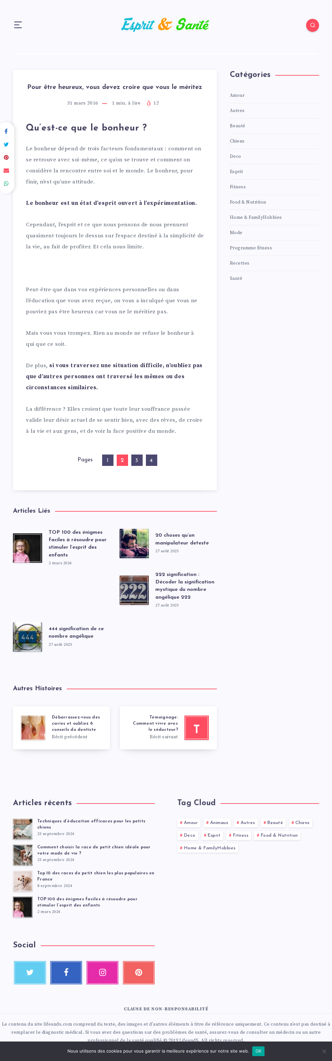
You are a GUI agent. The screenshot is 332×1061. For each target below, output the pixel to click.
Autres (237, 111)
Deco (235, 156)
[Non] (324, 1051)
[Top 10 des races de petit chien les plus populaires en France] (22, 881)
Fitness (238, 187)
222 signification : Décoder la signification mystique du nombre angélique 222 (184, 586)
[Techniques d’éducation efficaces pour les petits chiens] (22, 829)
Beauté (237, 126)
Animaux (219, 822)
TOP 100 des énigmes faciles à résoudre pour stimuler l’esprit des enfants (78, 544)
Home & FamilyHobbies (256, 217)
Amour (237, 95)
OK (258, 1051)
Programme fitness (251, 248)
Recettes (240, 263)
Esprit (236, 172)
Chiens (237, 141)
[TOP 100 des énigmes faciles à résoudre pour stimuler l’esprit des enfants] (22, 907)
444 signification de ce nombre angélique (76, 632)
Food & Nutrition (248, 202)
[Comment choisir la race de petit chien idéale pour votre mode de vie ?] (22, 855)
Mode (236, 233)
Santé (236, 278)
